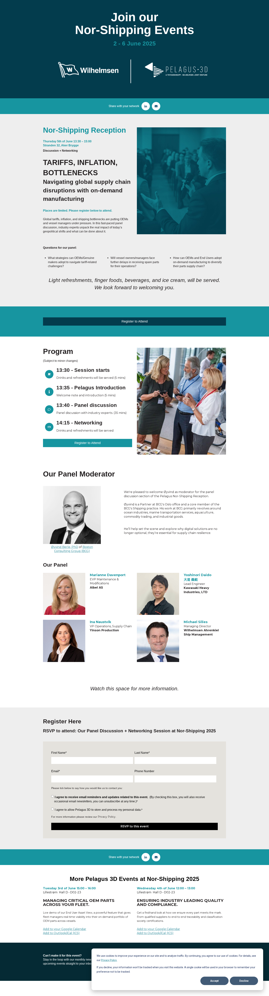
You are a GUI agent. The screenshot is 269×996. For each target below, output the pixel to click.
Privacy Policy (106, 816)
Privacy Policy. (109, 960)
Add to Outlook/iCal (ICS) (61, 933)
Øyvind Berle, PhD (64, 547)
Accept (214, 980)
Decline (244, 980)
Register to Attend (135, 321)
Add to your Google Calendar (64, 929)
